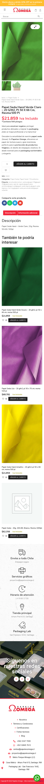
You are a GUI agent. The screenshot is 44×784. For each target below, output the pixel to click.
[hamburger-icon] (4, 9)
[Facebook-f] (22, 679)
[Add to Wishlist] (6, 170)
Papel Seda (12, 98)
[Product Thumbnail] (35, 26)
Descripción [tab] (10, 213)
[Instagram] (16, 679)
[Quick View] (6, 320)
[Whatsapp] (27, 679)
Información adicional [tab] (28, 213)
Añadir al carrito (25, 164)
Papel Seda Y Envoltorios (29, 179)
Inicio (4, 98)
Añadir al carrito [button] (18, 320)
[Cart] (35, 10)
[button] (4, 203)
